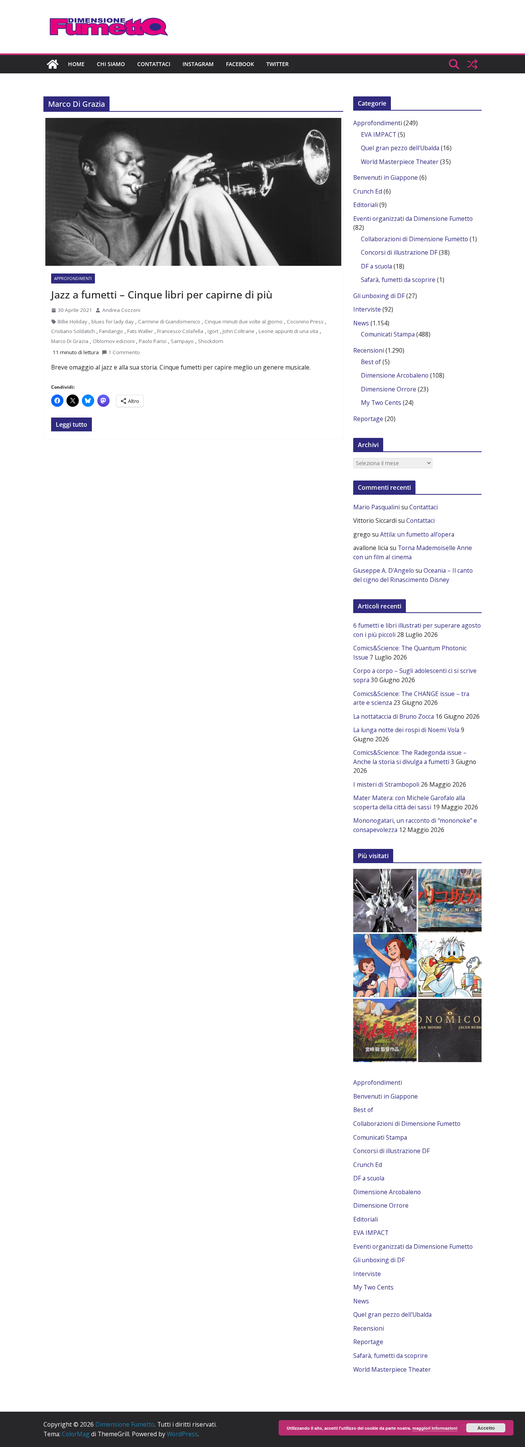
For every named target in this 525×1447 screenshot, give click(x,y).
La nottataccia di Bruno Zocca (393, 716)
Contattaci (153, 64)
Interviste (367, 309)
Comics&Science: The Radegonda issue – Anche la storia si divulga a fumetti (410, 757)
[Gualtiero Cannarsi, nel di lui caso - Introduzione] (385, 1030)
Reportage (368, 418)
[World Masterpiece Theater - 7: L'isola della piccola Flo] (385, 965)
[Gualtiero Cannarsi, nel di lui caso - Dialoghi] (450, 900)
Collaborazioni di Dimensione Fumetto (414, 239)
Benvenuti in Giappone (385, 177)
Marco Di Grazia (69, 341)
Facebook (240, 64)
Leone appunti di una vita (288, 331)
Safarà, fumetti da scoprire (398, 279)
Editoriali (365, 205)
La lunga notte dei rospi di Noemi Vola (406, 730)
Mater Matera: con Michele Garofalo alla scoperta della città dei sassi (409, 802)
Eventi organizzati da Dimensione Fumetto (413, 218)
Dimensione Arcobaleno (395, 375)
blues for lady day (112, 321)
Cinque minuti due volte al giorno (243, 321)
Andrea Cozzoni (121, 310)
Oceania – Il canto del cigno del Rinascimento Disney (413, 575)
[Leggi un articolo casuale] (472, 64)
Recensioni (368, 350)
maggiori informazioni (434, 1428)
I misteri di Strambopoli (386, 784)
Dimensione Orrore (388, 389)
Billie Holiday (72, 321)
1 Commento (124, 352)
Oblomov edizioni (114, 341)
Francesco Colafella (180, 331)
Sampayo (182, 341)
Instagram (198, 64)
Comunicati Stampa (388, 334)
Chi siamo (111, 64)
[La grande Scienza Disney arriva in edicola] (450, 965)
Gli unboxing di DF (379, 296)
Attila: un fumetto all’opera (417, 534)
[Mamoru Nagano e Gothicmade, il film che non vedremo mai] (385, 900)
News (361, 323)
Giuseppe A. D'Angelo (383, 570)
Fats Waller (140, 331)
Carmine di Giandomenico (169, 321)
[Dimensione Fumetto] (52, 64)
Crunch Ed (367, 191)
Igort (213, 331)
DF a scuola (376, 266)
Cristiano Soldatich (73, 331)
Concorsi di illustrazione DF (399, 252)
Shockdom (210, 341)
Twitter (277, 64)
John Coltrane (238, 331)
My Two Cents (381, 402)
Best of (371, 362)
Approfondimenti (73, 278)
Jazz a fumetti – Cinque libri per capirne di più (161, 294)
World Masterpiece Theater (400, 161)
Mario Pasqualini (376, 507)
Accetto (486, 1427)
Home (76, 64)
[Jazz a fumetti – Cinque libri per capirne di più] (193, 192)
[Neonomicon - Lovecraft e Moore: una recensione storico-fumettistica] (450, 1030)
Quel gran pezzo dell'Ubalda (400, 148)
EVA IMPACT (378, 134)
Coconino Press (305, 321)
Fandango (111, 331)
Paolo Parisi (152, 341)
